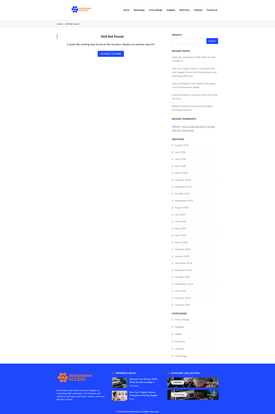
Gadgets (171, 10)
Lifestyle (198, 10)
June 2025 (180, 221)
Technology (139, 10)
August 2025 (182, 207)
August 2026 (182, 145)
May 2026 (180, 166)
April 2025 (180, 235)
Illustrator (184, 10)
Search (177, 35)
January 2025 (182, 256)
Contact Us (212, 10)
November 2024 (183, 270)
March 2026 (181, 172)
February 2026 (183, 179)
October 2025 (182, 193)
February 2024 (183, 297)
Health (178, 334)
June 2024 (180, 290)
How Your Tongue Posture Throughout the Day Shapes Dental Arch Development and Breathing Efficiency (194, 72)
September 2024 (184, 284)
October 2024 (182, 277)
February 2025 (183, 249)
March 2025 (181, 242)
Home (126, 10)
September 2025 (184, 200)
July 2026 (180, 152)
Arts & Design (155, 10)
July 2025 (180, 214)
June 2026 (180, 159)
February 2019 (182, 304)
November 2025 (183, 186)
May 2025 (180, 228)
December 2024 (183, 263)
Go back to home (111, 53)
